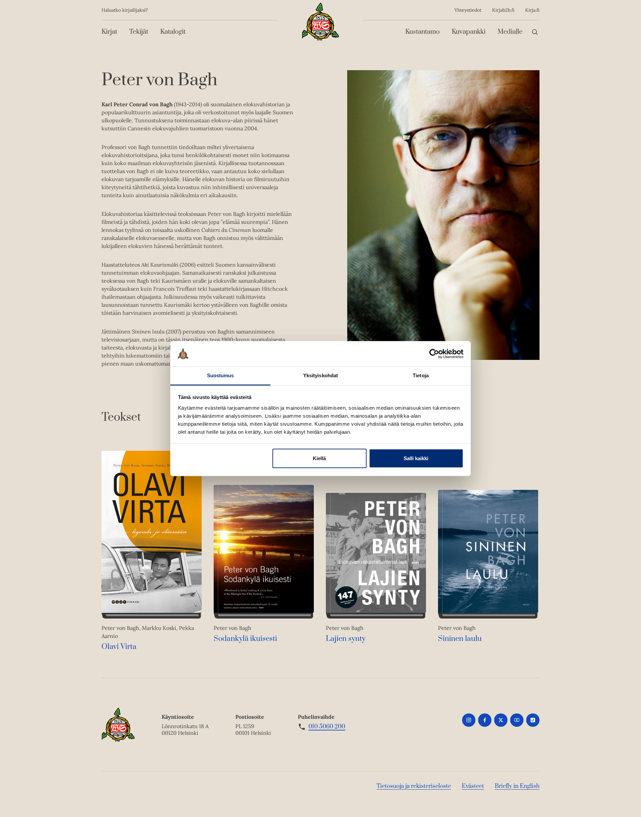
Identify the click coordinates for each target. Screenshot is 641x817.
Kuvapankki (468, 32)
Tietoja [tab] (421, 375)
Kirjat (109, 32)
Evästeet (473, 786)
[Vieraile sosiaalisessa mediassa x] (500, 720)
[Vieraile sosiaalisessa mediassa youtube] (516, 720)
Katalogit (173, 32)
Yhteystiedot (467, 10)
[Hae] (535, 31)
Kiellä (319, 458)
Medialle (509, 32)
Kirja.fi (532, 10)
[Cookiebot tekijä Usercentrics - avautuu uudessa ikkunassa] (434, 354)
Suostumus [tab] (220, 375)
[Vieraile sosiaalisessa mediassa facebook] (484, 720)
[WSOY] (320, 21)
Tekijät (138, 32)
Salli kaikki (416, 458)
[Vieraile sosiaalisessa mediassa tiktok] (533, 720)
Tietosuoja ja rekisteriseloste (414, 786)
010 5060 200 (326, 726)
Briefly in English (517, 786)
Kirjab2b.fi (503, 10)
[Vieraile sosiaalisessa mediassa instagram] (468, 720)
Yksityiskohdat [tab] (320, 375)
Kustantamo (422, 32)
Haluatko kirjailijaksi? (124, 10)
